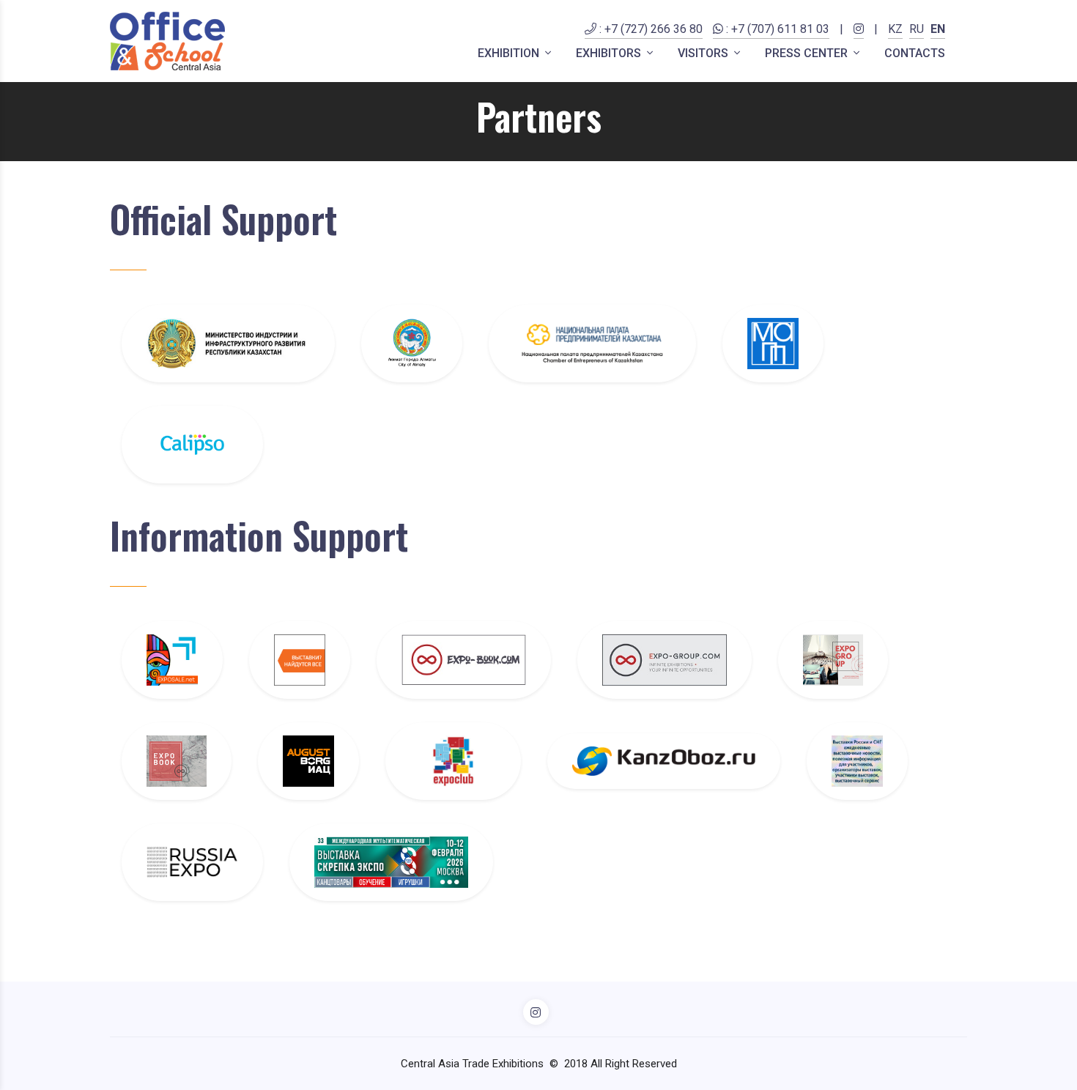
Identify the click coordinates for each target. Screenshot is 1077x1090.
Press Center (808, 53)
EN (937, 29)
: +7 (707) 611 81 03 (776, 29)
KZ (895, 29)
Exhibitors (610, 53)
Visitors (704, 53)
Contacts (914, 53)
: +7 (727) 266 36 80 (649, 29)
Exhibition (510, 53)
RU (916, 29)
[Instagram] (859, 38)
